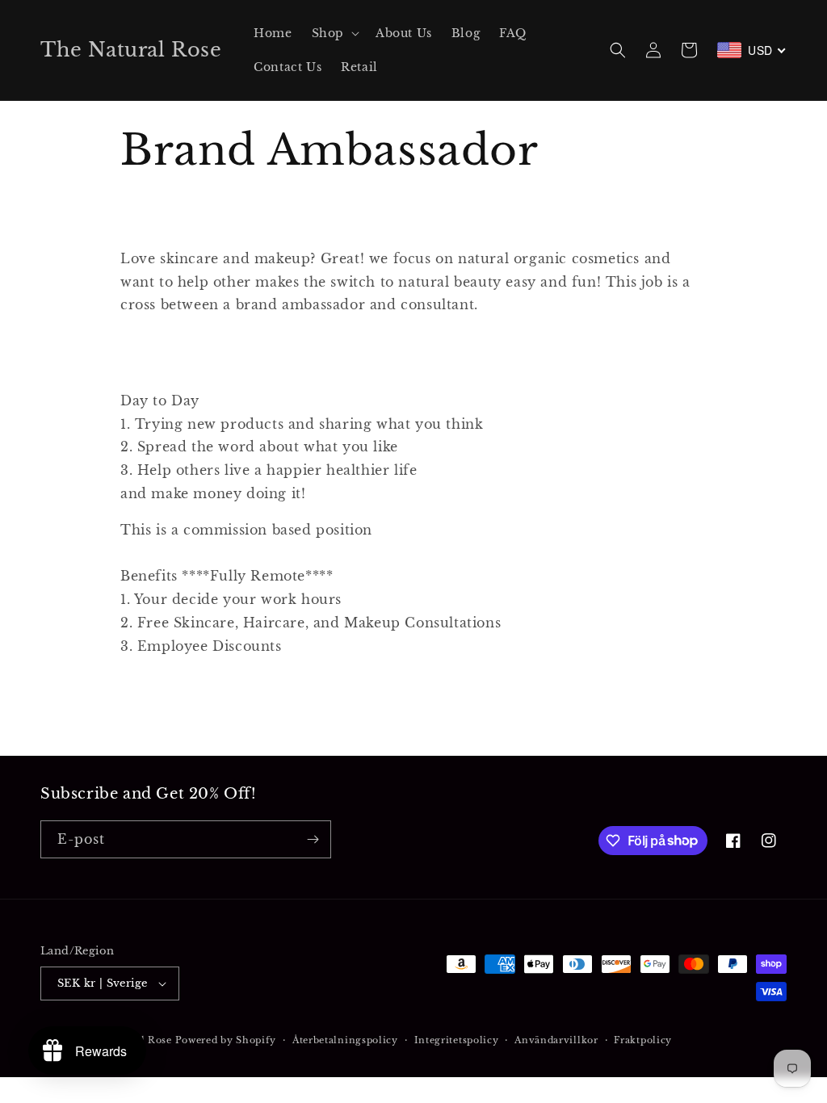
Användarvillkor (556, 1040)
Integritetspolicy (456, 1040)
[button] (334, 33)
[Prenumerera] (312, 839)
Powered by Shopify (226, 1040)
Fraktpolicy (643, 1040)
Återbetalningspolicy (345, 1040)
